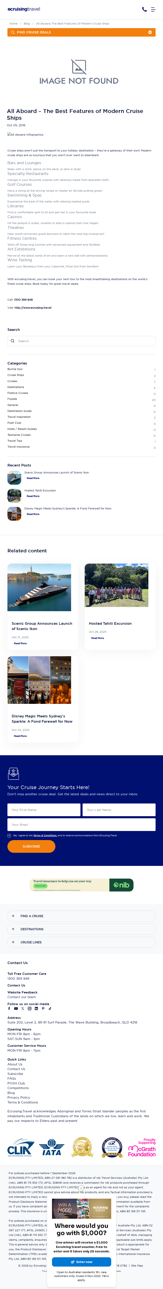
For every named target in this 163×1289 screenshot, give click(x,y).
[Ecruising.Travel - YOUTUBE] (16, 1008)
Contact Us (16, 1069)
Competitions (18, 1088)
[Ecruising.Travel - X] (23, 1008)
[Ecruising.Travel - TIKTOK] (50, 1008)
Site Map (137, 1265)
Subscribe (15, 1074)
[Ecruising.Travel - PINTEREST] (43, 1008)
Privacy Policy (18, 1097)
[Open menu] (153, 10)
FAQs (11, 1078)
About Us (14, 1064)
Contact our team (21, 997)
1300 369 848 (18, 979)
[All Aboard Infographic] (25, 134)
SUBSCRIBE (31, 846)
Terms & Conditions (22, 1102)
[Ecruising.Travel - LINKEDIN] (36, 1008)
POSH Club (16, 1083)
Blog (27, 23)
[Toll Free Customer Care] (144, 9)
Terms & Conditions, (45, 835)
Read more (33, 478)
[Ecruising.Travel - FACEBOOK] (9, 1008)
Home (14, 23)
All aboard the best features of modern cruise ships (72, 23)
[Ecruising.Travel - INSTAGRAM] (29, 1008)
